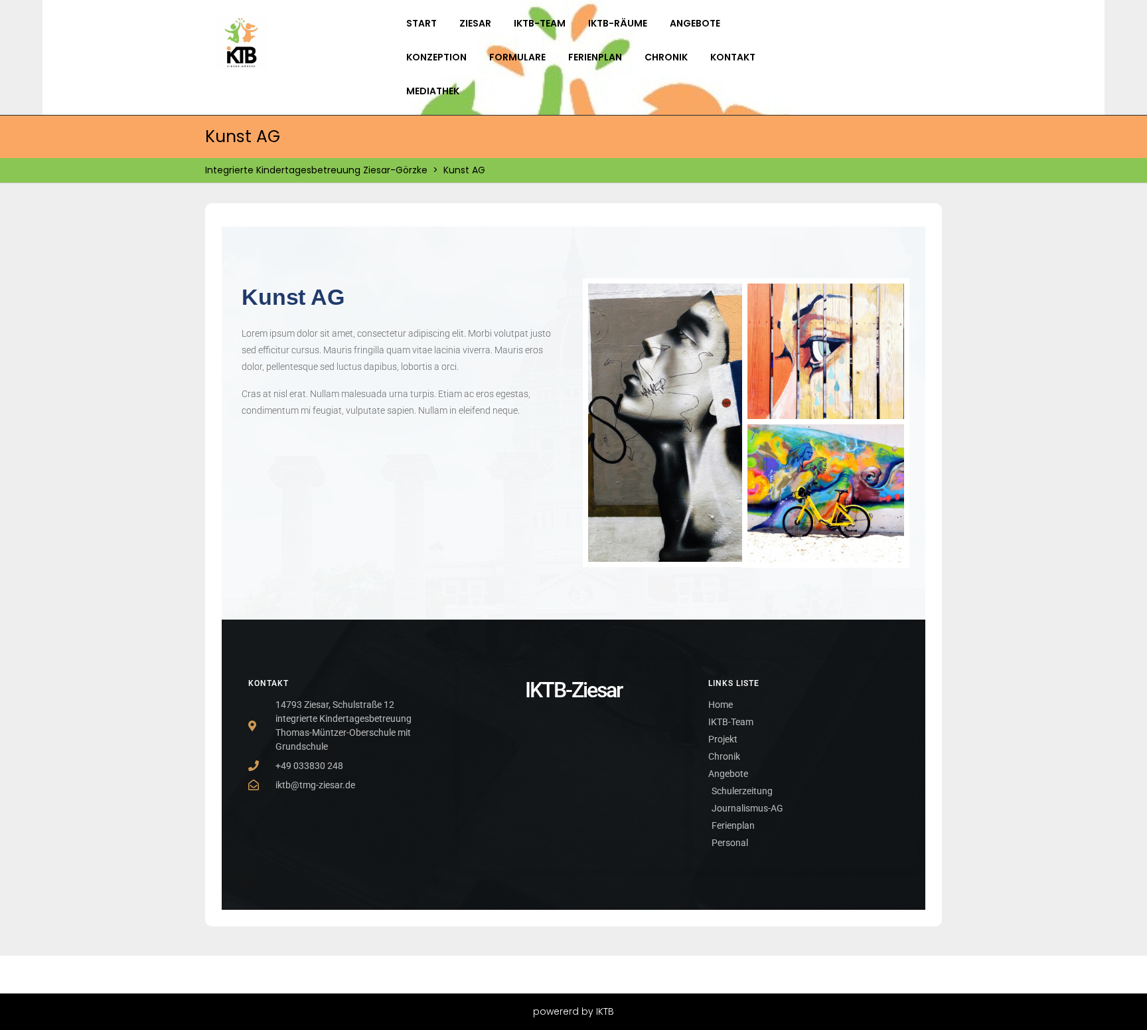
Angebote (695, 23)
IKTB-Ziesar (573, 690)
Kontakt (732, 57)
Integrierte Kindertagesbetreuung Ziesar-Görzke (316, 170)
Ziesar (475, 23)
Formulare (517, 57)
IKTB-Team (540, 23)
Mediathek (432, 91)
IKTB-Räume (617, 23)
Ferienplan (595, 57)
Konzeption (436, 57)
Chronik (666, 57)
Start (421, 23)
